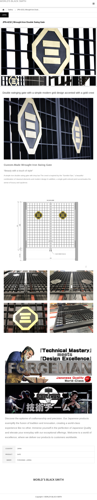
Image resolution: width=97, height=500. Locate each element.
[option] (48, 51)
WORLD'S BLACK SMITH (13, 1)
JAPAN (4, 15)
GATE (19, 454)
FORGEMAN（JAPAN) (24, 460)
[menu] (93, 3)
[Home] (3, 9)
